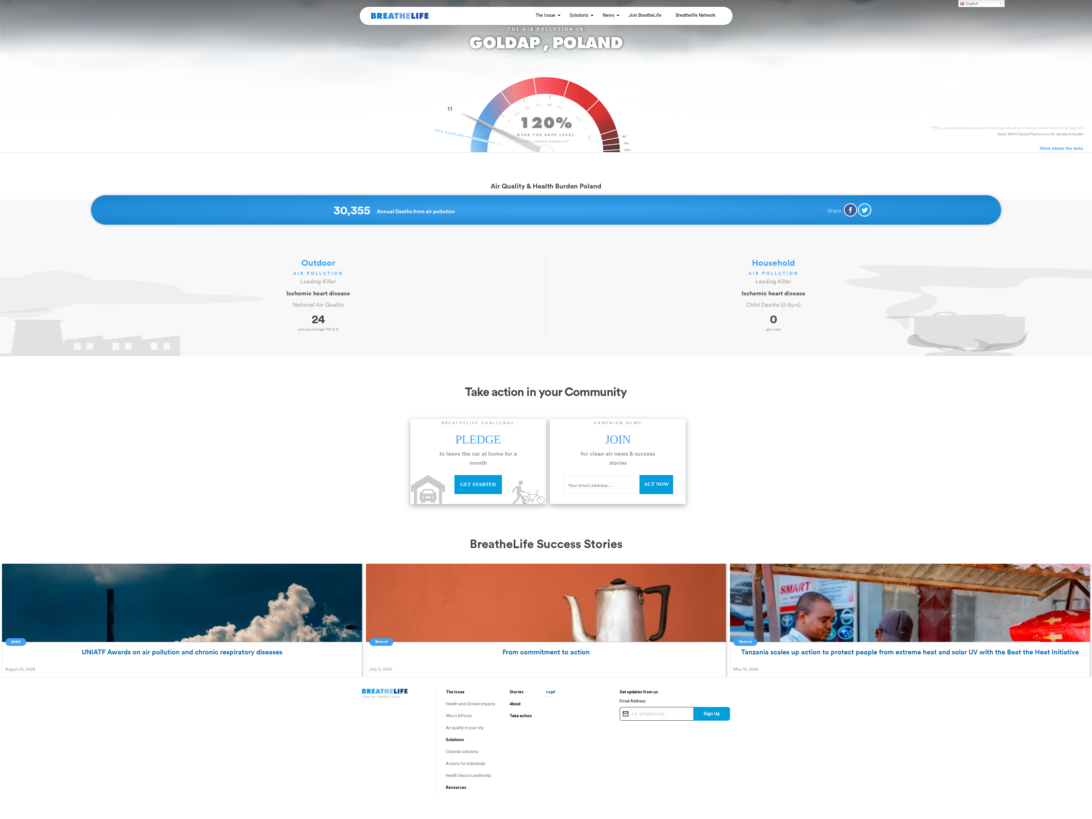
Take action (521, 716)
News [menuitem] (608, 15)
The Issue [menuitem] (545, 15)
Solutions (455, 739)
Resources (456, 787)
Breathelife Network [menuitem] (695, 15)
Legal (550, 692)
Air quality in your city (465, 727)
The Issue (455, 692)
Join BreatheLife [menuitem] (644, 15)
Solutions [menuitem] (579, 15)
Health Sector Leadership (468, 775)
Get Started (478, 484)
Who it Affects (459, 716)
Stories (517, 692)
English (971, 3)
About (515, 704)
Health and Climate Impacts (470, 704)
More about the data (1061, 148)
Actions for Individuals (465, 763)
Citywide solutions (462, 751)
